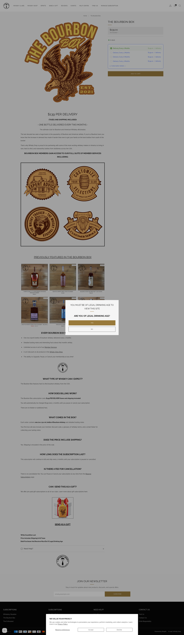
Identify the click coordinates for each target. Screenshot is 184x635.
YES (92, 323)
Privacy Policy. (63, 624)
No (92, 329)
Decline (119, 630)
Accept (90, 630)
